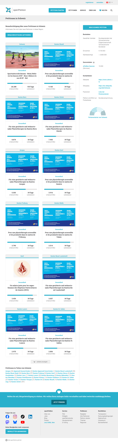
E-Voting (65, 422)
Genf (22, 256)
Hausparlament (67, 420)
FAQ (63, 414)
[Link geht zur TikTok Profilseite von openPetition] (23, 416)
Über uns (47, 414)
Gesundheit (22, 70)
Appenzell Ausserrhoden (22, 371)
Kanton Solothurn (53, 377)
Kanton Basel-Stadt (12, 373)
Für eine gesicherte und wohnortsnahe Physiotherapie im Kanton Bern (22, 127)
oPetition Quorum (89, 66)
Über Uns (92, 10)
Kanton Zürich (59, 97)
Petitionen (72, 10)
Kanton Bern (22, 97)
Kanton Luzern (22, 309)
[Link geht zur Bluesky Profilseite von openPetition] (15, 422)
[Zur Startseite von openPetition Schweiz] (16, 10)
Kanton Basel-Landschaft (59, 256)
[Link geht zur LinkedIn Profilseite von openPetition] (30, 416)
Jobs (45, 416)
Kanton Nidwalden (62, 375)
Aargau (22, 150)
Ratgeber (83, 414)
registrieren (89, 2)
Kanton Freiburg (22, 203)
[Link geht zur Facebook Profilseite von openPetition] (7, 416)
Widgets (64, 416)
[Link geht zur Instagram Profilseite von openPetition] (15, 416)
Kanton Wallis (59, 203)
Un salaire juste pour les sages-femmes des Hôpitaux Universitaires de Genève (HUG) (22, 287)
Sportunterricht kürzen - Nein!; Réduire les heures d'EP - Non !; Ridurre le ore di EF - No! (22, 76)
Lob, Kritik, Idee (49, 422)
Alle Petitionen (85, 416)
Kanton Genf (59, 150)
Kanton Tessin (13, 380)
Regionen (83, 422)
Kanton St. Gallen (59, 309)
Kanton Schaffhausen (24, 377)
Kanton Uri (39, 380)
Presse (46, 420)
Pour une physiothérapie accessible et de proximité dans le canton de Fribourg (22, 234)
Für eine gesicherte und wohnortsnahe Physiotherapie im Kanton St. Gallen (59, 340)
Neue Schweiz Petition (97, 27)
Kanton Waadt (59, 44)
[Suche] (111, 10)
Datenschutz (102, 418)
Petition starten (57, 10)
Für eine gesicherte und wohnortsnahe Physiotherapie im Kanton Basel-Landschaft (59, 287)
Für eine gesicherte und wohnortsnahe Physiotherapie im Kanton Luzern (22, 340)
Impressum (101, 420)
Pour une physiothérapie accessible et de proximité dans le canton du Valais (59, 234)
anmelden (100, 2)
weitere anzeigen (41, 362)
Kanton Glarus (63, 373)
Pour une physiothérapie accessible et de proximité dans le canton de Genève (59, 181)
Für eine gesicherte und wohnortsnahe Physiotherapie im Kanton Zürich (59, 128)
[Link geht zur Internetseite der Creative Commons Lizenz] (7, 440)
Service (83, 10)
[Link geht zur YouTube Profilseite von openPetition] (23, 422)
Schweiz (22, 44)
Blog (45, 418)
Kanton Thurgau (26, 380)
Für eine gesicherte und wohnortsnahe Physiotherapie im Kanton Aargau (22, 181)
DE (109, 2)
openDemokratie (67, 418)
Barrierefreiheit (103, 422)
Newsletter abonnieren (17, 431)
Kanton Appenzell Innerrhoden (43, 371)
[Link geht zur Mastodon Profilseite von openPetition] (7, 422)
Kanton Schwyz (39, 377)
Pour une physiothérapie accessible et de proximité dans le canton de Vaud (59, 76)
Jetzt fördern (59, 402)
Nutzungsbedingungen (105, 416)
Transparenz (102, 414)
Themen (83, 420)
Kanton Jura (21, 375)
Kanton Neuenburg (47, 375)
